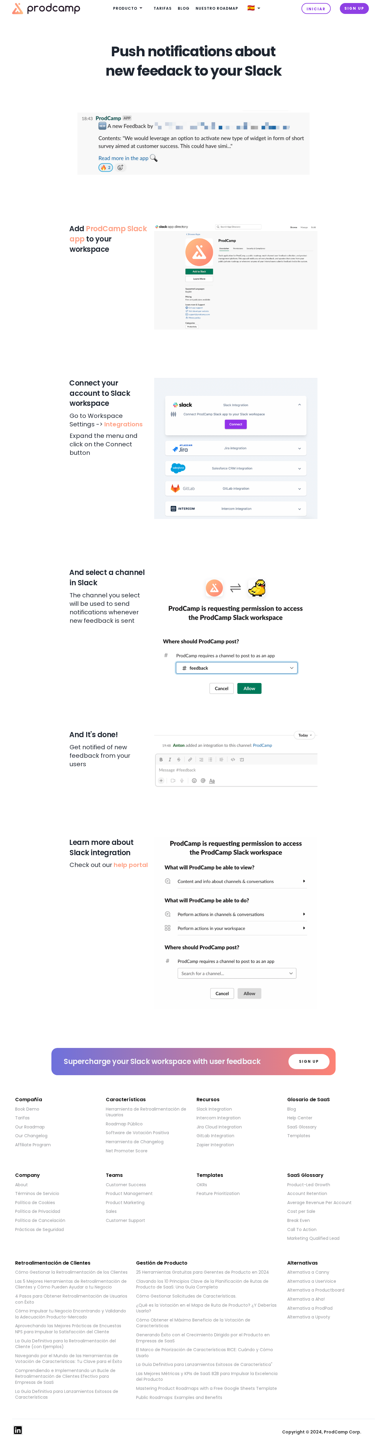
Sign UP (354, 8)
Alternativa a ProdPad (310, 1308)
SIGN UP (309, 1061)
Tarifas (163, 8)
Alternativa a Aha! (306, 1299)
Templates (298, 1136)
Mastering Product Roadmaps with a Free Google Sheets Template (206, 1388)
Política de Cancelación (40, 1220)
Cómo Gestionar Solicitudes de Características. (186, 1296)
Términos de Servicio (37, 1194)
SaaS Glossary (302, 1127)
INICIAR (316, 8)
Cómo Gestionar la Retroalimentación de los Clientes (71, 1272)
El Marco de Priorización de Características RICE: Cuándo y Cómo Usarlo (204, 1353)
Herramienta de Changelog (135, 1142)
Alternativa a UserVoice (311, 1281)
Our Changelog (31, 1136)
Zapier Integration (215, 1145)
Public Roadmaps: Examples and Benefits (179, 1397)
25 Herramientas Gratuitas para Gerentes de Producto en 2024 (202, 1272)
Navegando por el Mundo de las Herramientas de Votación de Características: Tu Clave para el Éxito (68, 1359)
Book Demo (27, 1109)
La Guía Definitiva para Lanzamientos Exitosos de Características (66, 1394)
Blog (184, 8)
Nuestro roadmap (217, 8)
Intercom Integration (219, 1118)
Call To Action (302, 1230)
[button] (129, 8)
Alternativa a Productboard (315, 1290)
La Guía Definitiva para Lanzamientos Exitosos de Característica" (204, 1364)
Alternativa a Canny (308, 1272)
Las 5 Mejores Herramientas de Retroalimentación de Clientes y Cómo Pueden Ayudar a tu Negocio (71, 1284)
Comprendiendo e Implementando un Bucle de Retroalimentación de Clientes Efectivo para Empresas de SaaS (65, 1376)
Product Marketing (125, 1203)
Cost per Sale (301, 1211)
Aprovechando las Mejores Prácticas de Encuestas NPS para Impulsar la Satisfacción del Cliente (68, 1329)
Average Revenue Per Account (319, 1203)
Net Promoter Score (127, 1151)
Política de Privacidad (37, 1211)
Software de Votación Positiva (137, 1133)
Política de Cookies (35, 1203)
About (21, 1185)
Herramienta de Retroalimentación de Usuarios (146, 1112)
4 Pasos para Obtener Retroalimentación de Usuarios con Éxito (71, 1299)
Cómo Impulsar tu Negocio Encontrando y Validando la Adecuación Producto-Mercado (70, 1314)
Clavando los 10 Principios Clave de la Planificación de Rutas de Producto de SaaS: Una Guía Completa (202, 1284)
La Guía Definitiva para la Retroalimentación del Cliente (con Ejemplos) (65, 1344)
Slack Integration (214, 1109)
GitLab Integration (215, 1136)
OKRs (202, 1185)
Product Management (129, 1194)
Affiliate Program (33, 1145)
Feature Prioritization (218, 1194)
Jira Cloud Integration (219, 1127)
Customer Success (126, 1185)
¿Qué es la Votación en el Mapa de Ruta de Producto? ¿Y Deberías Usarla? (206, 1308)
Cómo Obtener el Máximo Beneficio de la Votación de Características (193, 1323)
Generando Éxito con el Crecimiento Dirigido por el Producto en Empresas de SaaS (203, 1338)
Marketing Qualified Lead (313, 1238)
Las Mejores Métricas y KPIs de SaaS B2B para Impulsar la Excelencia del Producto (207, 1377)
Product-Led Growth (308, 1185)
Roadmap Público (124, 1124)
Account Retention (307, 1194)
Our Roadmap (30, 1127)
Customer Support (125, 1220)
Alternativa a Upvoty (308, 1317)
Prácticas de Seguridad (39, 1230)
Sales (111, 1211)
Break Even (298, 1220)
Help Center (299, 1118)
